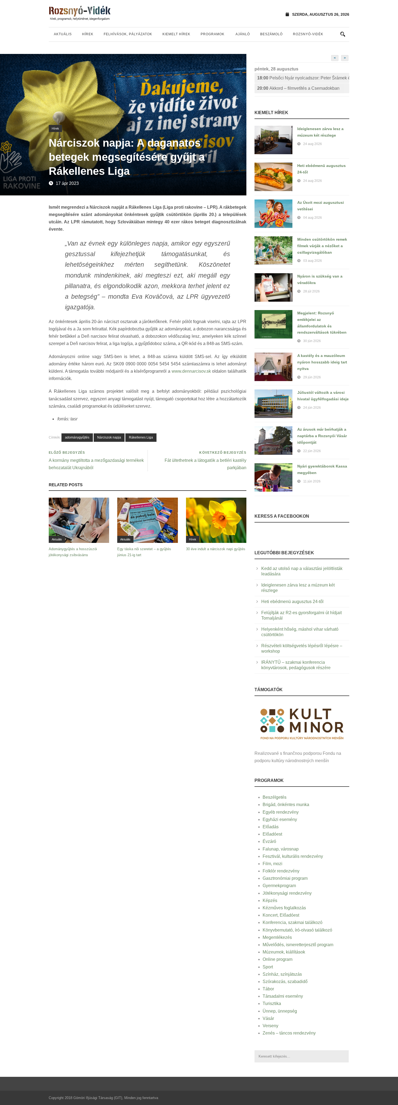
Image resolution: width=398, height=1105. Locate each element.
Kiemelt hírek (176, 34)
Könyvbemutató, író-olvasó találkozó (297, 930)
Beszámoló (271, 34)
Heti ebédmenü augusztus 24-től (292, 601)
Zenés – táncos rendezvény (289, 1033)
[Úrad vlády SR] (302, 723)
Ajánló (243, 34)
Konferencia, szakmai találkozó (292, 922)
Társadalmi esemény (283, 996)
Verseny (270, 1025)
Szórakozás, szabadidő (285, 981)
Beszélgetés (274, 797)
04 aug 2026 (312, 218)
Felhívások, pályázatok (128, 34)
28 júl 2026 (311, 291)
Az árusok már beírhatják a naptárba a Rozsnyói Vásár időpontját (322, 435)
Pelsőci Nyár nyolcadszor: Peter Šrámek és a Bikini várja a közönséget (303, 78)
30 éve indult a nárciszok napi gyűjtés (215, 549)
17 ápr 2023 (67, 183)
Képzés (270, 900)
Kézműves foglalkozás (284, 908)
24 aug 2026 (312, 144)
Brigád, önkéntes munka (286, 804)
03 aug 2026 (312, 261)
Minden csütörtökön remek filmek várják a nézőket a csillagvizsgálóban (322, 245)
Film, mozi (272, 863)
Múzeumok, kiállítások (284, 952)
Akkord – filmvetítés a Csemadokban (298, 88)
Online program (277, 959)
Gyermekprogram (279, 885)
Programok (212, 34)
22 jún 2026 (312, 451)
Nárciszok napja (109, 437)
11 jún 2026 (312, 481)
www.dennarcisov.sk (191, 371)
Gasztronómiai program (285, 878)
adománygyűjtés (77, 437)
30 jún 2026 (312, 341)
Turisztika (272, 1003)
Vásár (268, 1018)
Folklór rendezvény (281, 871)
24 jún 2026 (312, 408)
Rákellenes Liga (141, 437)
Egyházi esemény (280, 819)
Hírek (87, 34)
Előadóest (272, 834)
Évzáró (269, 841)
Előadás (271, 826)
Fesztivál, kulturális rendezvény (293, 856)
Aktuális (63, 34)
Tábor (268, 989)
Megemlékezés (277, 937)
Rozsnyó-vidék (308, 34)
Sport (268, 967)
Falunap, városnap (281, 849)
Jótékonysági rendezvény (287, 893)
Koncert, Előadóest (281, 915)
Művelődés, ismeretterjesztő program (298, 944)
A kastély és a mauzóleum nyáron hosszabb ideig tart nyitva (322, 362)
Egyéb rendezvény (281, 812)
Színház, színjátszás (282, 974)
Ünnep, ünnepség (280, 1011)
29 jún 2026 (312, 377)
